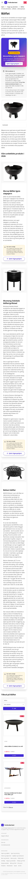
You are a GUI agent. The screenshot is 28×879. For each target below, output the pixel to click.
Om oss (3, 842)
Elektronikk (20, 858)
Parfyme (3, 865)
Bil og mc (20, 863)
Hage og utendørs (12, 6)
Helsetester (10, 865)
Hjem (2, 6)
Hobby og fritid (21, 860)
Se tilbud (14, 755)
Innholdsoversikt (5, 845)
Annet (19, 865)
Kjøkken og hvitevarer (18, 856)
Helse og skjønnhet (6, 856)
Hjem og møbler (5, 853)
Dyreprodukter (5, 863)
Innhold (5, 125)
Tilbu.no (11, 807)
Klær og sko (13, 858)
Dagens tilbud (5, 836)
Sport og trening (15, 853)
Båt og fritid (13, 863)
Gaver (15, 865)
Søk (15, 708)
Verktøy (3, 860)
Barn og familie (5, 858)
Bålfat (22, 6)
